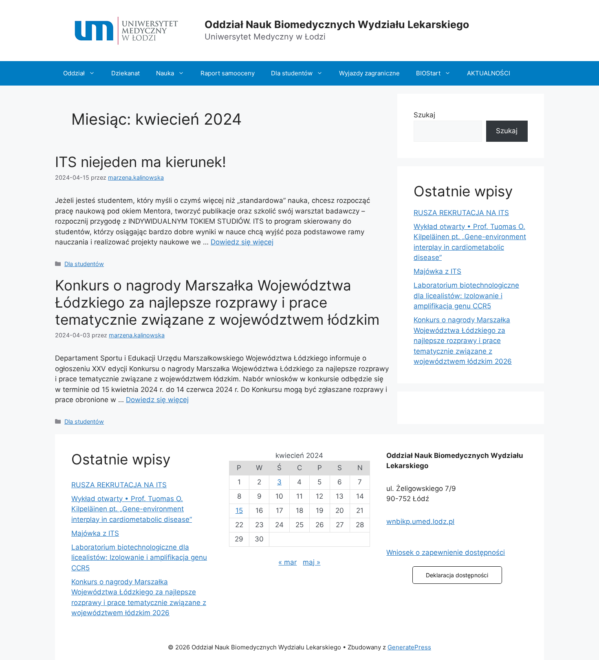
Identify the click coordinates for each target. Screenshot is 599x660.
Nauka (165, 73)
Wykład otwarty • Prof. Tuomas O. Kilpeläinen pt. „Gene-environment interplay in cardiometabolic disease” (131, 509)
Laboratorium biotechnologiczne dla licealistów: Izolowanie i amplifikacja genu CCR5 (466, 295)
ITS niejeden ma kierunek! (140, 161)
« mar (287, 562)
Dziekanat (125, 73)
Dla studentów (292, 73)
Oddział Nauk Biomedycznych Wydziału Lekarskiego (337, 24)
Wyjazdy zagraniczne (369, 73)
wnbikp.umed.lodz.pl (420, 521)
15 (239, 510)
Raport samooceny (227, 73)
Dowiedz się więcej (242, 242)
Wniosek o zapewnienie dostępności (445, 552)
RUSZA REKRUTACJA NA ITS (461, 213)
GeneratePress (409, 647)
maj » (311, 562)
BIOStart (428, 73)
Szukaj (424, 115)
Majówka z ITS (437, 271)
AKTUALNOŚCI (488, 73)
